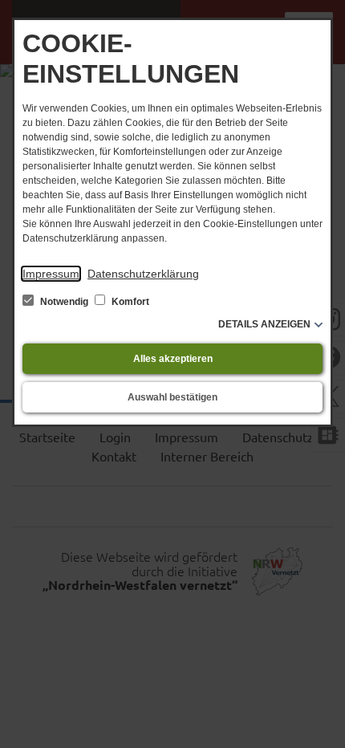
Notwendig (64, 301)
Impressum (50, 273)
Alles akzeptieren (173, 358)
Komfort (129, 301)
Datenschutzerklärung (143, 273)
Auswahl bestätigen (172, 397)
